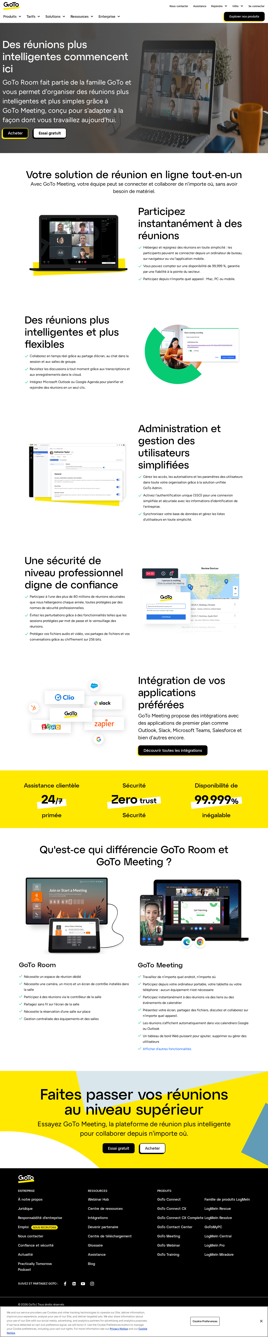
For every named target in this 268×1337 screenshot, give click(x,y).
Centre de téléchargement (110, 1236)
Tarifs (31, 16)
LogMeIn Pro (215, 1245)
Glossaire (95, 1245)
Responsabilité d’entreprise (40, 1218)
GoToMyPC (213, 1227)
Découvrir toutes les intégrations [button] (173, 750)
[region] (134, 1321)
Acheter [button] (15, 133)
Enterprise (107, 16)
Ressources (80, 16)
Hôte (235, 6)
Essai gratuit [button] (50, 133)
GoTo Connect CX (171, 1208)
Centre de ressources (105, 1208)
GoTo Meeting (168, 1236)
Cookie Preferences (205, 1321)
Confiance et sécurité (36, 1245)
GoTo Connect (169, 1199)
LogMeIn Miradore (219, 1254)
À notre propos (30, 1199)
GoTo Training (168, 1254)
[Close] (261, 1321)
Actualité (25, 1254)
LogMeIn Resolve (218, 1218)
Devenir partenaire (103, 1227)
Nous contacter (179, 6)
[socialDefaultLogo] (65, 1283)
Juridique (25, 1208)
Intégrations (98, 1218)
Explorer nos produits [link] (244, 16)
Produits (10, 16)
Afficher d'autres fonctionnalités (167, 1049)
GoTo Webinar (168, 1245)
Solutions (53, 16)
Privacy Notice (119, 1328)
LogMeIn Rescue (218, 1208)
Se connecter (257, 6)
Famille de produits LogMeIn (227, 1199)
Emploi (23, 1227)
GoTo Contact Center (174, 1227)
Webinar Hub (98, 1199)
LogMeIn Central (218, 1236)
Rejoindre (217, 6)
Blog (91, 1264)
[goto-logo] (134, 1179)
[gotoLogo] (11, 6)
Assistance (199, 6)
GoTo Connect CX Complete (180, 1218)
